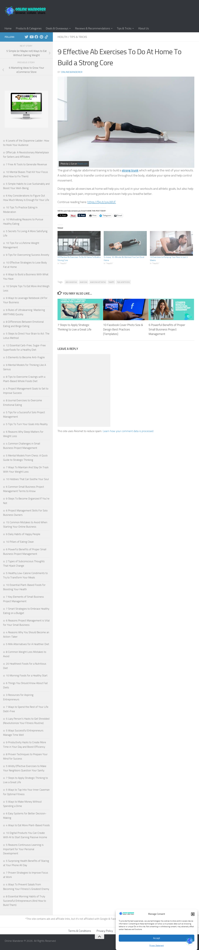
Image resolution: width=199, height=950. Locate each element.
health (111, 282)
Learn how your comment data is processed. (128, 431)
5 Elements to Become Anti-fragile (25, 357)
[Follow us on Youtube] (31, 37)
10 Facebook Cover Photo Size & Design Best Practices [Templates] (123, 329)
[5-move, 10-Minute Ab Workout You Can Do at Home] (125, 243)
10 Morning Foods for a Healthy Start (26, 675)
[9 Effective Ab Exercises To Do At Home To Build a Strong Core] (79, 243)
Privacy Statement (156, 945)
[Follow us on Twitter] (26, 37)
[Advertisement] (137, 12)
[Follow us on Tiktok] (46, 37)
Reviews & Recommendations (92, 28)
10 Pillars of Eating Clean (20, 541)
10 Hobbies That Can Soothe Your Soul (27, 479)
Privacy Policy (105, 931)
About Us (143, 28)
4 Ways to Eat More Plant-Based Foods (28, 825)
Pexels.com (82, 163)
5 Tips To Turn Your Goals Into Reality (27, 424)
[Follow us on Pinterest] (41, 37)
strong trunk (130, 170)
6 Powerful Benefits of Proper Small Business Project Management (167, 329)
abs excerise (71, 282)
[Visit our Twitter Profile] (189, 940)
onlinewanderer (71, 72)
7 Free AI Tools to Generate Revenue (26, 164)
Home (8, 28)
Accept (156, 938)
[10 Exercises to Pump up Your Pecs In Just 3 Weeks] (171, 243)
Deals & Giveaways (57, 28)
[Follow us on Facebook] (36, 37)
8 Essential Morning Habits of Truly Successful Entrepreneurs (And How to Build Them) (24, 901)
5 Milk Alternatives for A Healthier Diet (27, 644)
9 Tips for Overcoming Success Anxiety (27, 254)
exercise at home (98, 282)
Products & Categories (29, 28)
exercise (83, 282)
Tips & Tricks (124, 28)
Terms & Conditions (79, 931)
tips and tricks (123, 282)
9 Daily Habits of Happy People (23, 534)
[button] (192, 914)
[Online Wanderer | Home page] (26, 11)
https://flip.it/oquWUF (101, 202)
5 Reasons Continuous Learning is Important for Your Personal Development (23, 849)
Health (62, 37)
